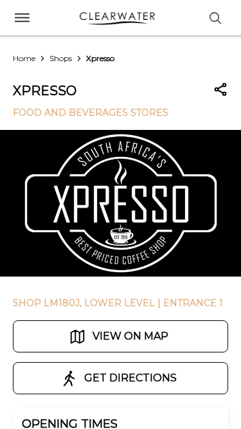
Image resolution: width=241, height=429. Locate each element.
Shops (60, 58)
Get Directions (130, 378)
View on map (130, 336)
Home (24, 58)
